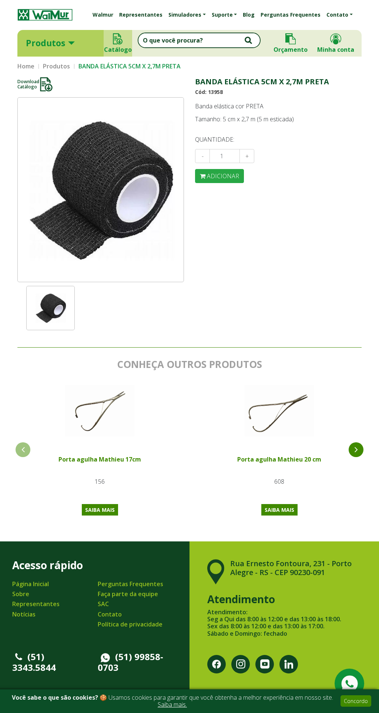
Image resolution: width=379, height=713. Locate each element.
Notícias (24, 614)
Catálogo (118, 49)
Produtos (45, 43)
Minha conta (335, 49)
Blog (249, 14)
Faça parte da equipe (128, 594)
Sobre (20, 594)
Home (25, 66)
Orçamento (291, 49)
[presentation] (356, 449)
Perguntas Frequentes (291, 14)
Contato (110, 614)
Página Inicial (30, 584)
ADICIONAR (222, 176)
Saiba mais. (172, 704)
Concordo (356, 700)
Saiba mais (100, 509)
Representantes (140, 14)
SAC (103, 604)
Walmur (103, 14)
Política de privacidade (130, 624)
